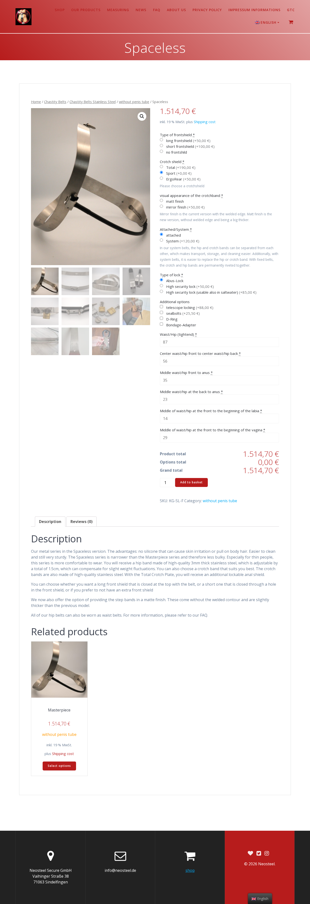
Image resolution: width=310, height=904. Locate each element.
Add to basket (191, 482)
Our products (86, 9)
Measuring (118, 9)
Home (36, 101)
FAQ (156, 9)
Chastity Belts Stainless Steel (93, 101)
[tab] (50, 521)
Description (50, 521)
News (141, 9)
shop (60, 9)
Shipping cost (205, 122)
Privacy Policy (207, 9)
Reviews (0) (81, 521)
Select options (59, 766)
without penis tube (134, 101)
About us (176, 9)
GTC (291, 9)
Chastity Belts (55, 101)
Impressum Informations (254, 9)
